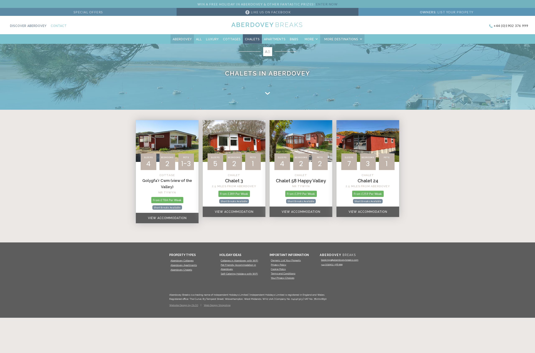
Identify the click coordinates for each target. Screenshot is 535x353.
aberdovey (182, 39)
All (199, 39)
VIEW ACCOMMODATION (167, 218)
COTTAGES (232, 39)
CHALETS (252, 39)
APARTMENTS (275, 39)
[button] (310, 39)
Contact (59, 26)
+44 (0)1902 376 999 (511, 26)
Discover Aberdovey (28, 26)
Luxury (212, 39)
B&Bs (294, 39)
